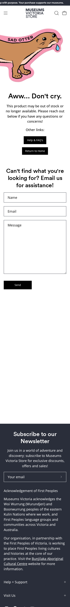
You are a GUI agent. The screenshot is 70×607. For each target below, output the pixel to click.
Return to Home (35, 151)
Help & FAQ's (35, 140)
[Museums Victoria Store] (35, 13)
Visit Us (9, 595)
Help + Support (15, 582)
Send (18, 285)
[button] (56, 13)
